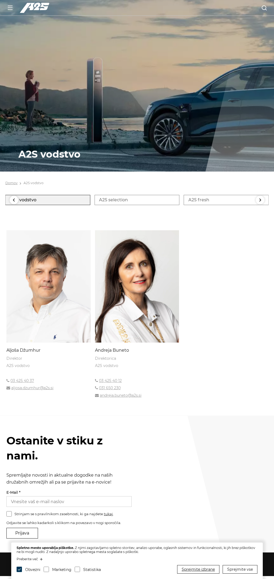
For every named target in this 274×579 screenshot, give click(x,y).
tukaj (108, 514)
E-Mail (13, 492)
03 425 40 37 (22, 380)
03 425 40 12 (110, 380)
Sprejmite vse (240, 569)
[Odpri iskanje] (264, 8)
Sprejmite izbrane (198, 569)
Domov (11, 183)
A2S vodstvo (34, 183)
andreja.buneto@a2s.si (121, 395)
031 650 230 (110, 387)
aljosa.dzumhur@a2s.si (32, 387)
